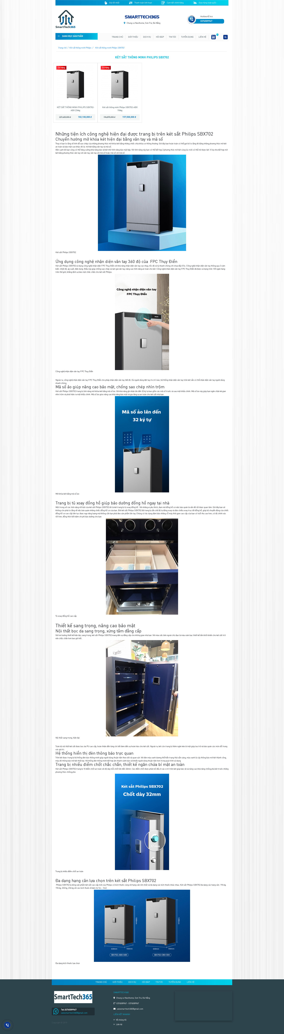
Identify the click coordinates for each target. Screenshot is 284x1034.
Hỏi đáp (160, 37)
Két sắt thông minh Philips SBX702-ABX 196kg (120, 109)
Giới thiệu (133, 37)
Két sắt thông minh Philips (80, 48)
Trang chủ (117, 37)
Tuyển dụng (187, 37)
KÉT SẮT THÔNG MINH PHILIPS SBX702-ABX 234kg (75, 109)
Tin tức (172, 37)
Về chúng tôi (121, 1020)
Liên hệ (202, 37)
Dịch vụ (147, 37)
